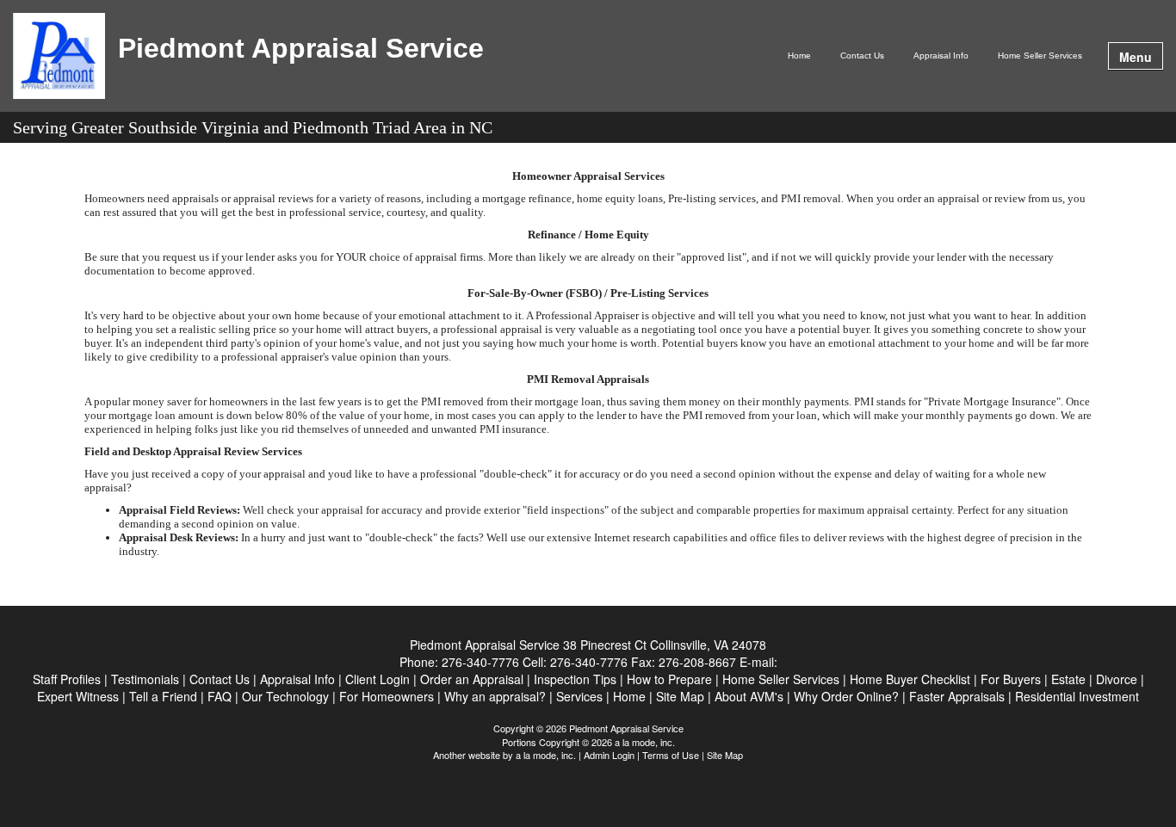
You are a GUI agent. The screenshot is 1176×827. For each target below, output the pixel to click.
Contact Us (862, 55)
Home (799, 55)
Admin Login (609, 755)
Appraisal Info (941, 55)
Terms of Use (670, 755)
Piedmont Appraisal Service (301, 49)
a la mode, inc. (546, 755)
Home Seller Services (1040, 55)
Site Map (725, 755)
